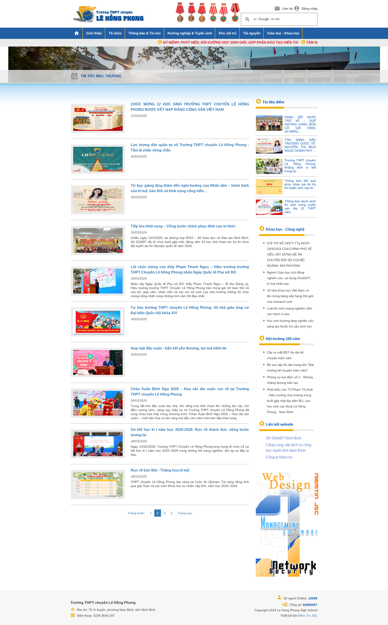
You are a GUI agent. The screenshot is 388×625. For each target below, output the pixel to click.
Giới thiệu (94, 33)
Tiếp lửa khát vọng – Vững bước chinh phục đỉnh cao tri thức (183, 226)
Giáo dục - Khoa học (283, 33)
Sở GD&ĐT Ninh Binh (283, 438)
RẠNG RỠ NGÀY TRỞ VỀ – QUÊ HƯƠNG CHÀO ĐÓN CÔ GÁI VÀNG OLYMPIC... (300, 124)
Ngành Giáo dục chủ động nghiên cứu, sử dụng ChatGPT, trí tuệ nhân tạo (289, 278)
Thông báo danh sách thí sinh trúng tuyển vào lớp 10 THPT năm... (300, 206)
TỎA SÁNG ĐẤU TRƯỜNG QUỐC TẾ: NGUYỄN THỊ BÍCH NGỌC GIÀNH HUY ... (300, 145)
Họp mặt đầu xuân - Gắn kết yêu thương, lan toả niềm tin (179, 348)
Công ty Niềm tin (279, 457)
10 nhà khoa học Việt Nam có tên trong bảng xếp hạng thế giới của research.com (290, 296)
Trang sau (185, 513)
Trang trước (136, 513)
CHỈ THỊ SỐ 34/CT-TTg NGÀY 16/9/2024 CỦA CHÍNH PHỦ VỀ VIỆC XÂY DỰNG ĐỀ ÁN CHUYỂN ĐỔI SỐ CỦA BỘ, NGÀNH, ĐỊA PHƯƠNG (289, 254)
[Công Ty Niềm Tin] (287, 524)
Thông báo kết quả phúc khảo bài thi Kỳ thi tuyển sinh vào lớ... (300, 184)
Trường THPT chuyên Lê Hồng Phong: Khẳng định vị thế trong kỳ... (300, 165)
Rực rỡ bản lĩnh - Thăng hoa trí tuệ (160, 470)
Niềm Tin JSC (307, 615)
